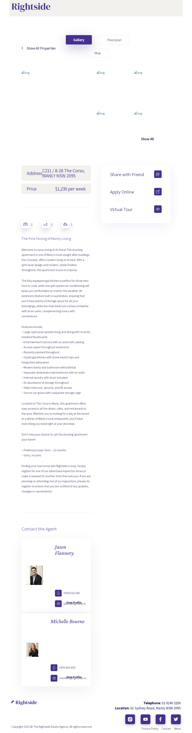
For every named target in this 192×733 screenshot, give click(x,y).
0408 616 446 (72, 593)
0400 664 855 (67, 668)
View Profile (74, 602)
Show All (147, 139)
